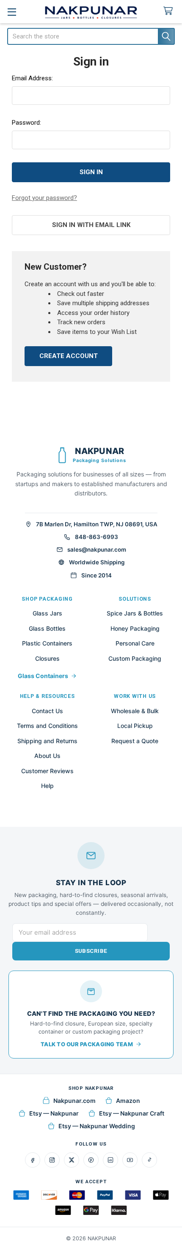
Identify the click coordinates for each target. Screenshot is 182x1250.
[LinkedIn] (110, 1160)
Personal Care (135, 643)
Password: (26, 122)
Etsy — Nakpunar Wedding (96, 1126)
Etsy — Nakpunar (54, 1113)
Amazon (128, 1100)
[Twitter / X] (71, 1160)
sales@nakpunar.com (96, 549)
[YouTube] (130, 1160)
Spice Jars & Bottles (135, 613)
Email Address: (32, 78)
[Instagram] (52, 1160)
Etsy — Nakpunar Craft (131, 1113)
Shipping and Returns (47, 740)
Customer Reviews (47, 770)
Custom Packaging (134, 658)
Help (47, 785)
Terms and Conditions (47, 725)
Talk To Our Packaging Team (87, 1044)
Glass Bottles (47, 628)
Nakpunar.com (74, 1100)
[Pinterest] (91, 1160)
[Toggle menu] (11, 11)
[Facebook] (32, 1160)
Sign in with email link (91, 225)
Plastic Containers (47, 643)
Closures (47, 658)
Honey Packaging (135, 628)
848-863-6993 (96, 536)
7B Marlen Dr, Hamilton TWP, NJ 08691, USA (96, 524)
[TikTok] (149, 1160)
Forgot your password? (44, 198)
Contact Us (47, 710)
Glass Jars (47, 613)
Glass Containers (43, 675)
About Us (47, 755)
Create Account (68, 356)
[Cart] (169, 11)
